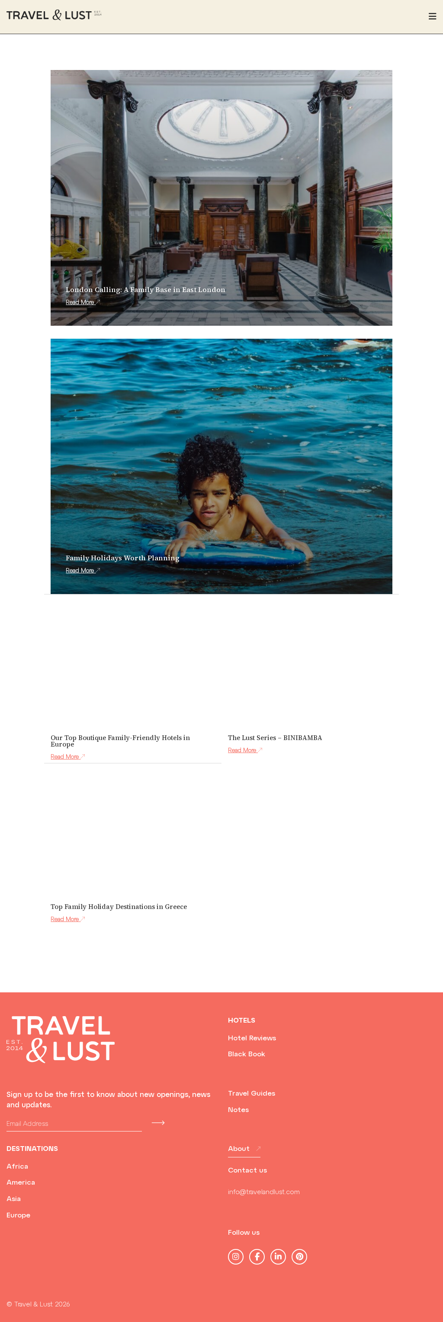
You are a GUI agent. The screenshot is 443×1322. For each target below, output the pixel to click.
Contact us (247, 1170)
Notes (238, 1110)
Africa (17, 1166)
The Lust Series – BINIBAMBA (275, 737)
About (239, 1149)
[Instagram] (236, 1257)
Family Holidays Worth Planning (123, 557)
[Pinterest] (299, 1257)
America (20, 1182)
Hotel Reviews (252, 1038)
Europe (18, 1215)
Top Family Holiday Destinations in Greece (119, 906)
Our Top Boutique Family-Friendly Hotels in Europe (120, 741)
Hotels (241, 1020)
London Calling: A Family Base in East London (145, 289)
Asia (13, 1199)
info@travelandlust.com (264, 1192)
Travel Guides (251, 1093)
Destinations (32, 1149)
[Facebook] (257, 1257)
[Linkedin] (278, 1257)
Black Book (246, 1054)
